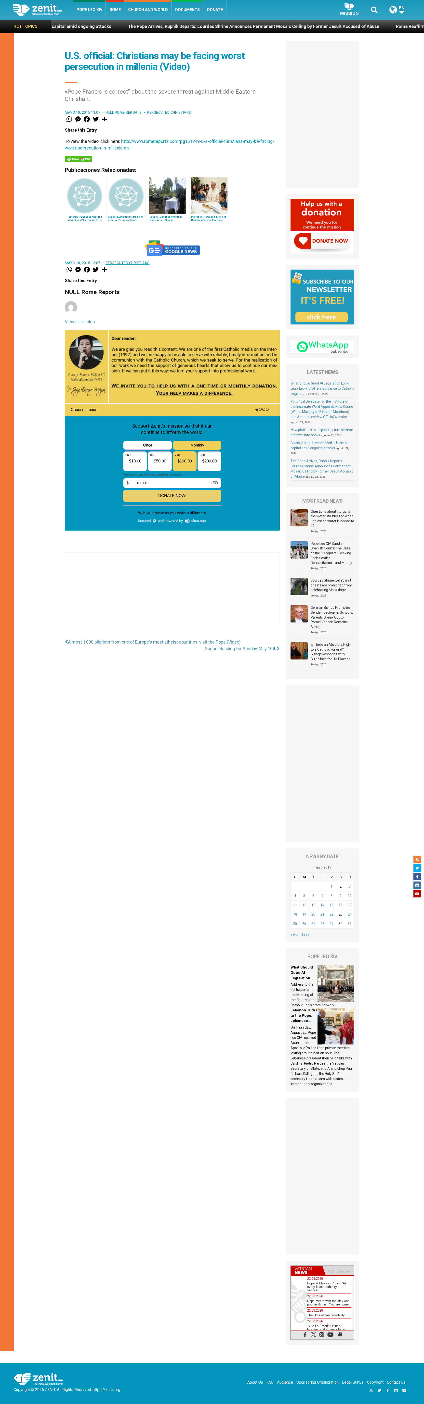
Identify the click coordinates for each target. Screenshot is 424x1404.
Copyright (375, 1382)
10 (350, 896)
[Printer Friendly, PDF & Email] (78, 159)
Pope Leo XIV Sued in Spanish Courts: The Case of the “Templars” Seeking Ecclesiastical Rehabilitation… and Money (331, 553)
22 (331, 914)
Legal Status (353, 1382)
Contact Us (396, 1382)
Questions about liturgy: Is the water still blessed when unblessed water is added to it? (332, 518)
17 (350, 905)
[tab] (306, 1270)
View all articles (80, 321)
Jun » (305, 935)
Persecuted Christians (169, 112)
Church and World (148, 9)
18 (295, 914)
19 (304, 914)
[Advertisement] (172, 594)
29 (331, 924)
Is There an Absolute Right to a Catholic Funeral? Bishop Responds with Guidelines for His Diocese (331, 652)
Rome (115, 9)
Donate (215, 9)
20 (313, 914)
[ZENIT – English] (43, 10)
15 (331, 905)
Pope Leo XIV (89, 9)
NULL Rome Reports (124, 112)
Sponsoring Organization (317, 1382)
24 (350, 914)
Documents (187, 9)
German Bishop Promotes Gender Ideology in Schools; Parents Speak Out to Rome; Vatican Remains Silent (332, 617)
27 (313, 924)
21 (322, 914)
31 (350, 924)
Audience (285, 1382)
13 (313, 905)
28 (322, 924)
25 (295, 924)
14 (322, 905)
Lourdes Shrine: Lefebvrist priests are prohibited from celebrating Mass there (331, 585)
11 (295, 905)
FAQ (270, 1382)
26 (304, 924)
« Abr (295, 935)
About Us (255, 1382)
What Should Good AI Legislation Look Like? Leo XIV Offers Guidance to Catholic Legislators (322, 388)
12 (304, 905)
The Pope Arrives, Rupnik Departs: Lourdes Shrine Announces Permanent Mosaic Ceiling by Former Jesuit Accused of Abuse (177, 26)
